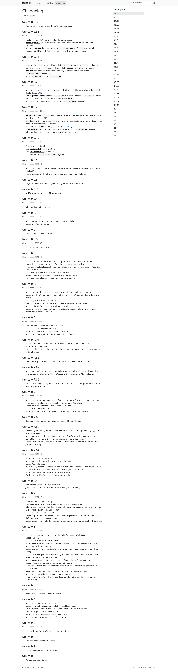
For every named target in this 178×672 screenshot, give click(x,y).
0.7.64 (116, 101)
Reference (40, 3)
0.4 (115, 120)
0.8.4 (116, 67)
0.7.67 (116, 97)
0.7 (115, 109)
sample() (81, 68)
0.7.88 (116, 78)
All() (41, 127)
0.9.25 (116, 28)
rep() (85, 65)
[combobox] (142, 3)
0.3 (115, 124)
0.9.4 (116, 47)
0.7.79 (116, 89)
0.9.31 (116, 21)
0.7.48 (116, 105)
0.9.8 (116, 40)
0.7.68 (116, 93)
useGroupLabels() (38, 149)
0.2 (115, 128)
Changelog (60, 3)
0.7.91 (116, 74)
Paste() (46, 115)
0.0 (115, 135)
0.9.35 (116, 13)
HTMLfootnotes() (37, 152)
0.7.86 (116, 86)
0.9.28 (116, 25)
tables (25, 2)
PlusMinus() (31, 115)
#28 (93, 68)
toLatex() (30, 121)
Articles (49, 3)
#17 (69, 126)
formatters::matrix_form (52, 155)
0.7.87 (116, 82)
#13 (45, 118)
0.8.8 (116, 59)
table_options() (33, 43)
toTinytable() (32, 129)
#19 (39, 93)
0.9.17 (116, 32)
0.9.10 (116, 36)
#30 (41, 40)
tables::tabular (33, 74)
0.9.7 (116, 44)
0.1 (115, 131)
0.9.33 (116, 17)
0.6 (115, 112)
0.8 (115, 70)
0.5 (115, 116)
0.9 (115, 55)
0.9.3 (116, 51)
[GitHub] (154, 3)
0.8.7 (116, 63)
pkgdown (147, 667)
